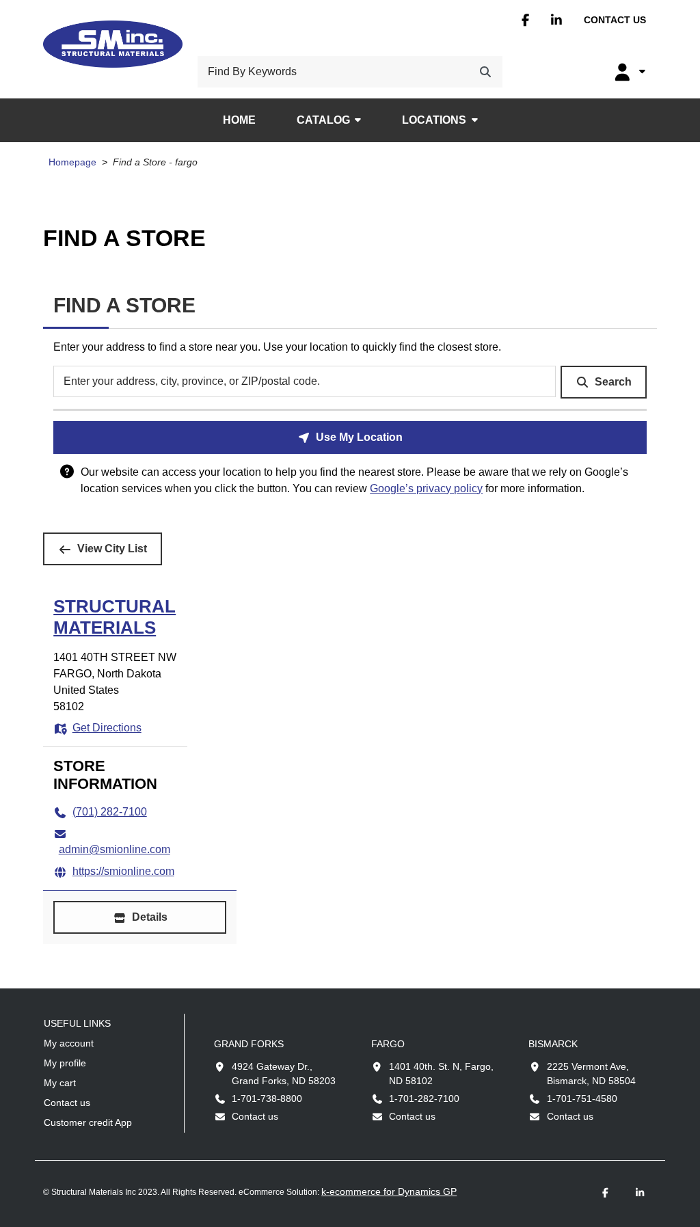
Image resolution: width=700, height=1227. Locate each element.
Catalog (323, 120)
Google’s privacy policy (426, 488)
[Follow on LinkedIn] (640, 1193)
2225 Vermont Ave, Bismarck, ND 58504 (591, 1073)
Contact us (615, 19)
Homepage (72, 162)
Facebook (525, 20)
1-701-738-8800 (267, 1098)
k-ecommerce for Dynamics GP (389, 1191)
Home (239, 120)
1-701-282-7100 (424, 1098)
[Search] (485, 72)
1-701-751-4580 (582, 1098)
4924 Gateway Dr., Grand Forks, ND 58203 (284, 1073)
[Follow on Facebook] (605, 1193)
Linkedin (556, 20)
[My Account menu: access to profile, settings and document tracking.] (628, 71)
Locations (434, 120)
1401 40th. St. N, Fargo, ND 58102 (441, 1073)
